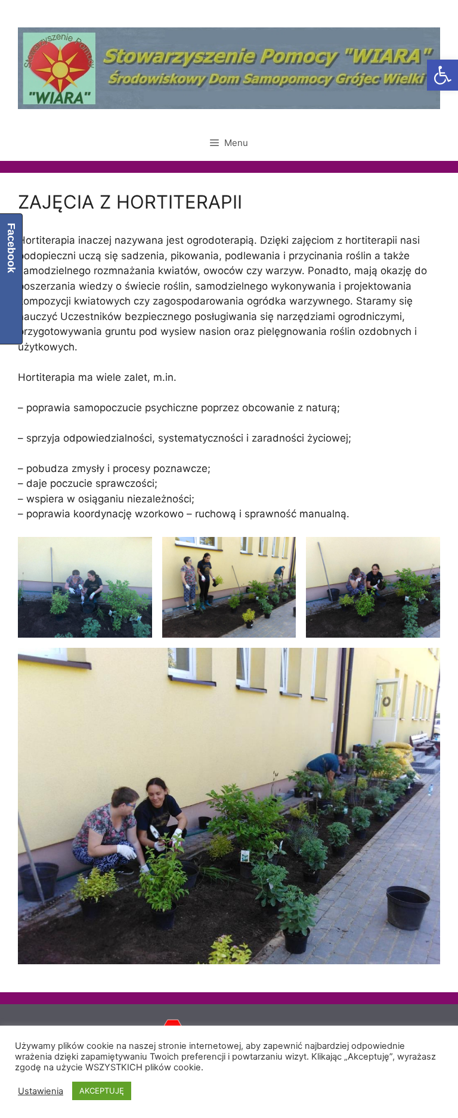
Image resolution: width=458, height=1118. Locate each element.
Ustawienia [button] (40, 1091)
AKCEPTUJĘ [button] (101, 1090)
